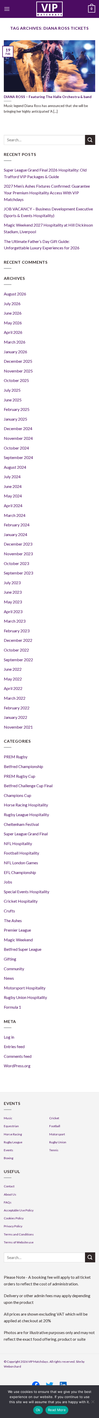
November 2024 (18, 438)
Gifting (10, 958)
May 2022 (13, 678)
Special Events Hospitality (26, 891)
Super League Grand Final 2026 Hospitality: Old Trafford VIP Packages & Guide (45, 173)
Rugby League (13, 1142)
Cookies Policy (14, 1218)
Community (14, 968)
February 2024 (16, 524)
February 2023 (16, 630)
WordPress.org (17, 1065)
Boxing (8, 1158)
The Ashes (13, 920)
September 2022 (18, 659)
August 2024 (15, 467)
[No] (92, 1403)
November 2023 (18, 553)
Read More (57, 1410)
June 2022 (13, 669)
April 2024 (13, 505)
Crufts (9, 910)
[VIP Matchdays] (49, 9)
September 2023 (18, 572)
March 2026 (14, 341)
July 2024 (12, 476)
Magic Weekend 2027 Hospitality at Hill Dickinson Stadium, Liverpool (48, 228)
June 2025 (13, 399)
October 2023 (16, 563)
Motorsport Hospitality (24, 987)
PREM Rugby (15, 756)
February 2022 (16, 707)
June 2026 (13, 313)
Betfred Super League (22, 949)
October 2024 (16, 447)
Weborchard (12, 1366)
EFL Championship (20, 872)
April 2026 (13, 332)
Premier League (17, 929)
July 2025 (12, 390)
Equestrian (11, 1126)
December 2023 (18, 543)
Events (8, 1150)
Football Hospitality (21, 852)
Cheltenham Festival (21, 824)
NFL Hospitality (18, 843)
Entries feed (14, 1046)
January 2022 (15, 717)
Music (8, 1118)
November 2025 (18, 370)
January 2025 (15, 419)
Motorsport (57, 1134)
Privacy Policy (13, 1226)
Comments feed (17, 1056)
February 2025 (16, 409)
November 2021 (18, 726)
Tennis (53, 1150)
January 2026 (15, 351)
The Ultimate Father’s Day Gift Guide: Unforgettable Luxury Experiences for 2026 (41, 244)
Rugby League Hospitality (26, 814)
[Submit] (90, 140)
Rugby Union (57, 1142)
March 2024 (14, 515)
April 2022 (13, 688)
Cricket (54, 1118)
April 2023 (13, 611)
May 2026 (13, 322)
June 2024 (13, 486)
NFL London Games (21, 862)
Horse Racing (13, 1134)
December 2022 (18, 640)
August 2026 (15, 293)
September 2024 (18, 457)
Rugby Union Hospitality (25, 997)
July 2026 (12, 303)
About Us (10, 1194)
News (9, 978)
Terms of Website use (19, 1242)
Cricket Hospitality (21, 901)
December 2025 (18, 361)
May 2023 (13, 601)
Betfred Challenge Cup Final (28, 785)
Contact (9, 1186)
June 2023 (13, 592)
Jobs (8, 881)
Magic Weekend (18, 939)
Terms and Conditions (19, 1234)
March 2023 (14, 621)
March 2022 (14, 698)
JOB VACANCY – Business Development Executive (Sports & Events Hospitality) (48, 212)
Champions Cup (17, 795)
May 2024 (13, 495)
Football (54, 1126)
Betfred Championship (23, 766)
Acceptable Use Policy (19, 1210)
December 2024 (18, 428)
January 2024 (15, 534)
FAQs (7, 1202)
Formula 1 (12, 1007)
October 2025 (16, 380)
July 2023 (12, 582)
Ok (38, 1410)
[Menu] (7, 9)
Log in (9, 1037)
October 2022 (16, 649)
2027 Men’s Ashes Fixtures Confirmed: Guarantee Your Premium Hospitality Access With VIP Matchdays (47, 192)
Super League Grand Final (26, 833)
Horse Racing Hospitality (26, 804)
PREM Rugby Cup (19, 776)
